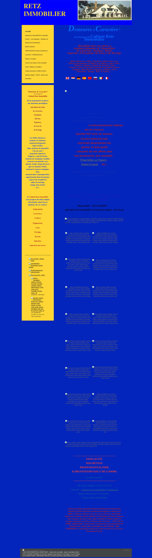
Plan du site (40, 550)
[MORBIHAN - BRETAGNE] (37, 285)
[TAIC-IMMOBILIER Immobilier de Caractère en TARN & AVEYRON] (38, 304)
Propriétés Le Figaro (93, 160)
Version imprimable (30, 550)
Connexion (126, 550)
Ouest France (89, 164)
